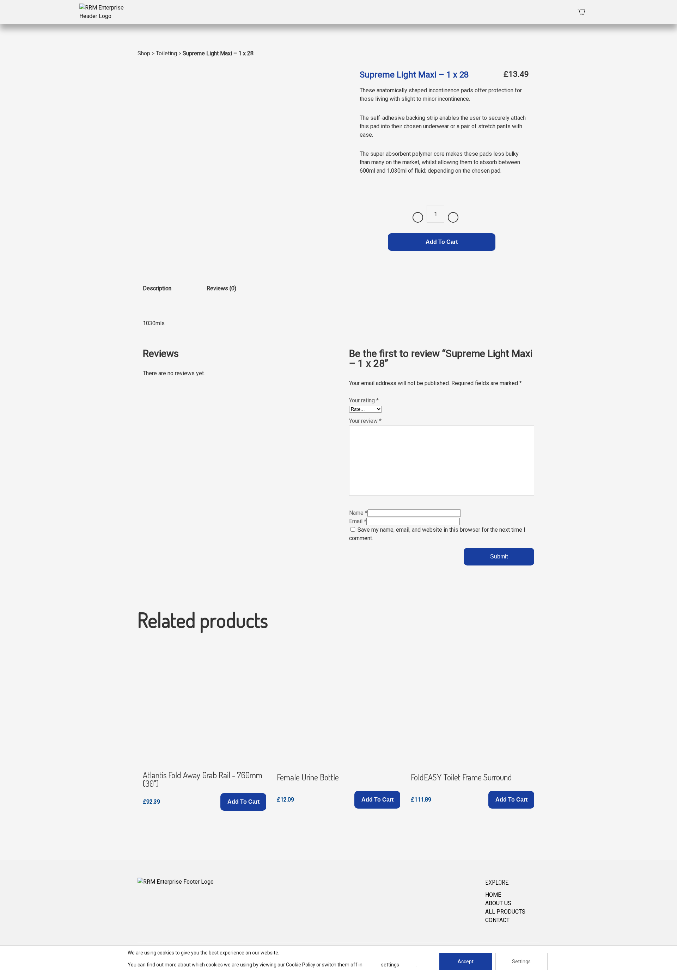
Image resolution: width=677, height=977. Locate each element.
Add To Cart (442, 242)
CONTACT (497, 920)
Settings (521, 961)
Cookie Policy (300, 964)
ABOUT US (498, 903)
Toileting (166, 53)
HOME (493, 894)
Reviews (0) (221, 288)
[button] (243, 802)
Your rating (364, 400)
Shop (144, 53)
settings (390, 964)
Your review (365, 421)
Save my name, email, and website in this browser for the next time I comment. (437, 534)
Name (358, 512)
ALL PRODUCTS (505, 911)
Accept (466, 961)
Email (357, 521)
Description (157, 288)
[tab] (157, 293)
